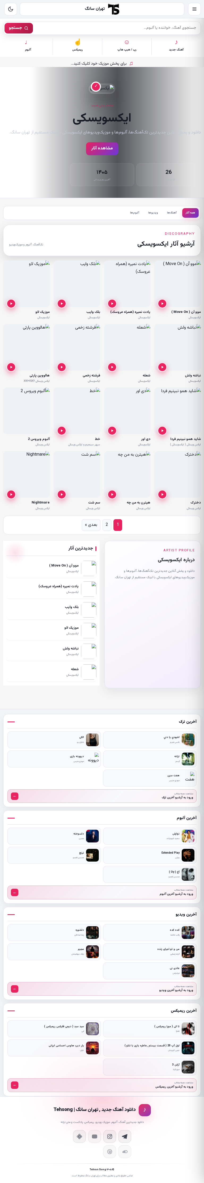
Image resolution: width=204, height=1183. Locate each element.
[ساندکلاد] (124, 1151)
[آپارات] (79, 1136)
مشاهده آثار (102, 148)
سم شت (94, 502)
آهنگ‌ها (172, 213)
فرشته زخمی (91, 375)
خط (97, 439)
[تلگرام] (124, 1136)
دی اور (145, 439)
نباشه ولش (193, 375)
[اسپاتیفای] (109, 1151)
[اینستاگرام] (109, 1136)
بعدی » (91, 525)
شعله (146, 375)
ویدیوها (153, 213)
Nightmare (41, 502)
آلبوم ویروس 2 (39, 439)
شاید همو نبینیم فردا (185, 439)
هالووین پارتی (39, 375)
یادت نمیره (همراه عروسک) (130, 312)
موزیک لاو (42, 312)
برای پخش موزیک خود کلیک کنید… (102, 63)
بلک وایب (93, 312)
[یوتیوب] (94, 1136)
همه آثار (190, 213)
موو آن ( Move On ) (186, 312)
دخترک (195, 502)
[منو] (194, 9)
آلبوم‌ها (134, 213)
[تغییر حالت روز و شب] (10, 9)
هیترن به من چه (138, 502)
